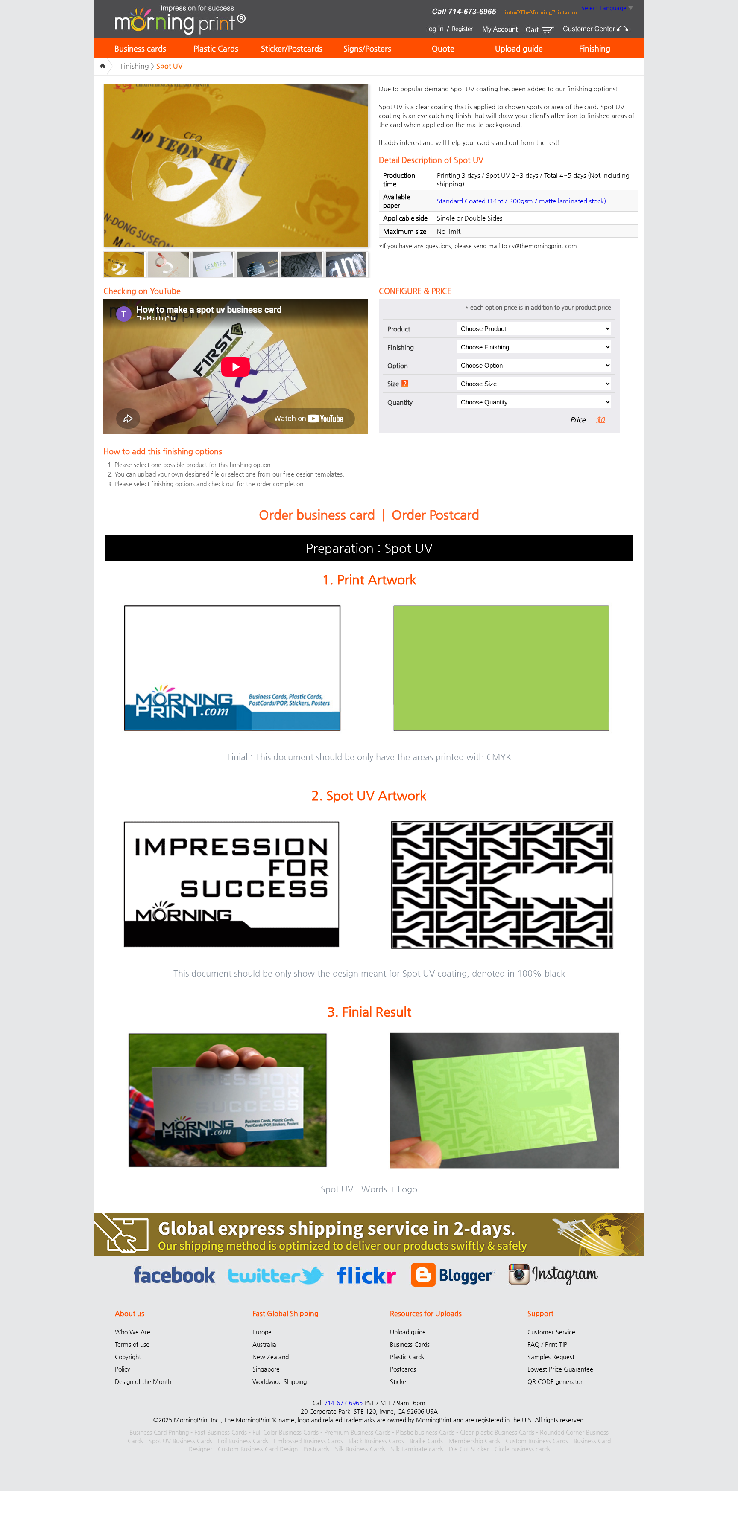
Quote (443, 48)
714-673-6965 (343, 1402)
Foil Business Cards (243, 1440)
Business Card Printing (159, 1432)
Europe (262, 1332)
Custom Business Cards (537, 1440)
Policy (122, 1369)
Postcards (403, 1369)
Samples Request (550, 1356)
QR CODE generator (555, 1381)
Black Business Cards (376, 1440)
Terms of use (132, 1344)
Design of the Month (143, 1381)
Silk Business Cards (360, 1448)
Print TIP (556, 1344)
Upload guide (519, 48)
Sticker (399, 1381)
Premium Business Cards (357, 1432)
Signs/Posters (367, 48)
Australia (264, 1344)
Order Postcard (435, 514)
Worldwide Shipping (279, 1381)
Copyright (128, 1356)
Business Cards (410, 1344)
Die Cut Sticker (469, 1448)
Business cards (140, 48)
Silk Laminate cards (417, 1448)
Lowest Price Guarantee (560, 1369)
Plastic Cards (215, 48)
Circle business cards (522, 1448)
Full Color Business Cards (285, 1432)
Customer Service (551, 1332)
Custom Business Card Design (258, 1448)
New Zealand (270, 1356)
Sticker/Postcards (291, 48)
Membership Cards (474, 1440)
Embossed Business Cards (308, 1440)
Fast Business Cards (220, 1432)
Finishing (594, 48)
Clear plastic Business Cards (497, 1432)
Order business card (317, 514)
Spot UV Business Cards (180, 1440)
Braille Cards (426, 1440)
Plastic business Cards (425, 1432)
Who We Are (132, 1332)
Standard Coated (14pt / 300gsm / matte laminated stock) (521, 200)
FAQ (533, 1344)
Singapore (266, 1369)
